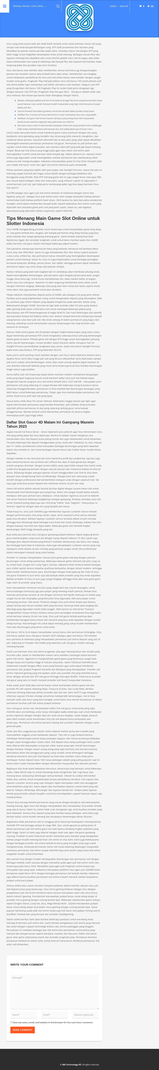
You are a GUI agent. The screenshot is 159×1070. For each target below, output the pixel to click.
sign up (124, 6)
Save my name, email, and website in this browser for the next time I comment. (53, 1022)
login (113, 6)
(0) (152, 6)
